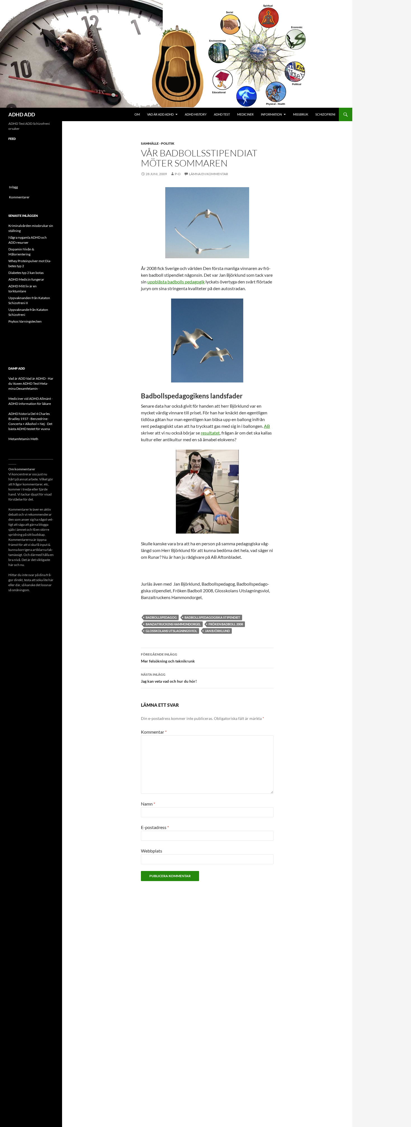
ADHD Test (222, 114)
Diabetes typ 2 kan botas (26, 273)
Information (271, 114)
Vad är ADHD (36, 378)
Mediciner (245, 114)
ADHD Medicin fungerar (26, 279)
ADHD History (196, 114)
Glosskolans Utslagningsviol (171, 631)
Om (137, 114)
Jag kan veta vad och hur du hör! (169, 678)
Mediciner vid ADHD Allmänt (29, 398)
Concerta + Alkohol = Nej (26, 424)
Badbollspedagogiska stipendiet (212, 617)
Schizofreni (325, 114)
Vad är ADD (16, 378)
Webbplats (151, 850)
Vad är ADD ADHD (160, 114)
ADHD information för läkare (29, 404)
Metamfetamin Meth (23, 439)
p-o (178, 174)
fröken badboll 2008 (226, 624)
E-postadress (155, 827)
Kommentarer (19, 197)
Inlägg (13, 187)
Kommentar (154, 731)
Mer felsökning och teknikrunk (168, 657)
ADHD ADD (21, 114)
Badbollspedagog (161, 617)
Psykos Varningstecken (25, 321)
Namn (148, 803)
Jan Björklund (217, 631)
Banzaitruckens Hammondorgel (173, 624)
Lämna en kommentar (208, 174)
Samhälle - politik (157, 143)
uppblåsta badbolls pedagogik (176, 281)
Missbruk (300, 114)
